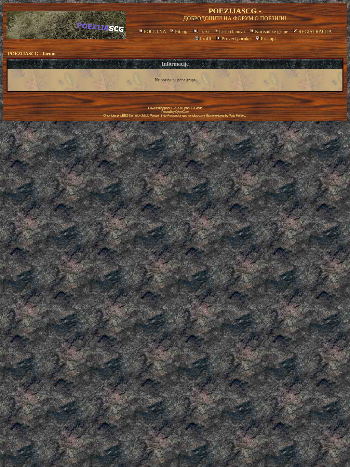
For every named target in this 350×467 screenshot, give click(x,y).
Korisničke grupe (271, 31)
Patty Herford (237, 115)
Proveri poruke (236, 38)
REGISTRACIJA (315, 31)
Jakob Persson (150, 115)
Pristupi (268, 38)
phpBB (168, 108)
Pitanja (181, 31)
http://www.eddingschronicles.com (183, 115)
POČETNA (155, 31)
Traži (204, 31)
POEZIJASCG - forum (32, 53)
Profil (205, 38)
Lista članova (232, 31)
